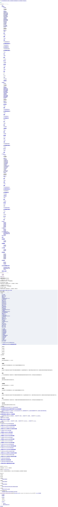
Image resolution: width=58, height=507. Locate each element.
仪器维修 (3, 6)
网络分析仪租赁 (5, 89)
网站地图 (39, 493)
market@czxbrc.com (6, 469)
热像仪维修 (5, 18)
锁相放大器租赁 (5, 96)
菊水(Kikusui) (4, 319)
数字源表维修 (5, 15)
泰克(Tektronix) (4, 295)
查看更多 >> (5, 30)
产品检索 (4, 7)
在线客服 (3, 494)
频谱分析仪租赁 (5, 88)
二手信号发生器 (4, 331)
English (3, 276)
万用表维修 (5, 17)
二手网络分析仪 (5, 161)
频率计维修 (5, 21)
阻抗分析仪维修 (5, 20)
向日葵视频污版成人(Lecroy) (6, 298)
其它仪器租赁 (5, 97)
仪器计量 (4, 223)
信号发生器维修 (5, 14)
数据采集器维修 (5, 19)
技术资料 (4, 225)
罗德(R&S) (3, 297)
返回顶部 (3, 501)
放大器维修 (5, 23)
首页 (2, 5)
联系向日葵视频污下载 (6, 233)
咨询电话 (3, 497)
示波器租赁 (5, 87)
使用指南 (4, 257)
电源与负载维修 (5, 16)
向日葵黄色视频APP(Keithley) (6, 309)
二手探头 (4, 169)
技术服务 (3, 221)
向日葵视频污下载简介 (6, 232)
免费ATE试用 (4, 235)
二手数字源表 (4, 333)
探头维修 (4, 24)
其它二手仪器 (5, 171)
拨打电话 (4, 503)
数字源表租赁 (5, 91)
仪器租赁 (3, 82)
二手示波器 (5, 159)
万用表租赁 (5, 93)
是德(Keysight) (4, 296)
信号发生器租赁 (5, 90)
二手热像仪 (5, 168)
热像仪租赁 (5, 94)
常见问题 (4, 224)
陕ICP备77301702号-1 (17, 493)
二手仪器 (3, 247)
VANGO (37, 493)
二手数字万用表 (4, 336)
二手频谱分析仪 (5, 160)
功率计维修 (5, 22)
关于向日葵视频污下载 (5, 231)
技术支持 (4, 222)
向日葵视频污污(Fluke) (5, 321)
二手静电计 (3, 334)
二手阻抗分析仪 (5, 170)
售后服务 (4, 258)
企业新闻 (4, 230)
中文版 (1, 276)
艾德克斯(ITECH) (4, 318)
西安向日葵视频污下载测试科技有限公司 (6, 493)
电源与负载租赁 (5, 92)
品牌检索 (4, 172)
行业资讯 (3, 260)
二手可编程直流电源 (5, 335)
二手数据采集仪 (4, 332)
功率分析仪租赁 (5, 95)
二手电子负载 (5, 167)
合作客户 (4, 234)
